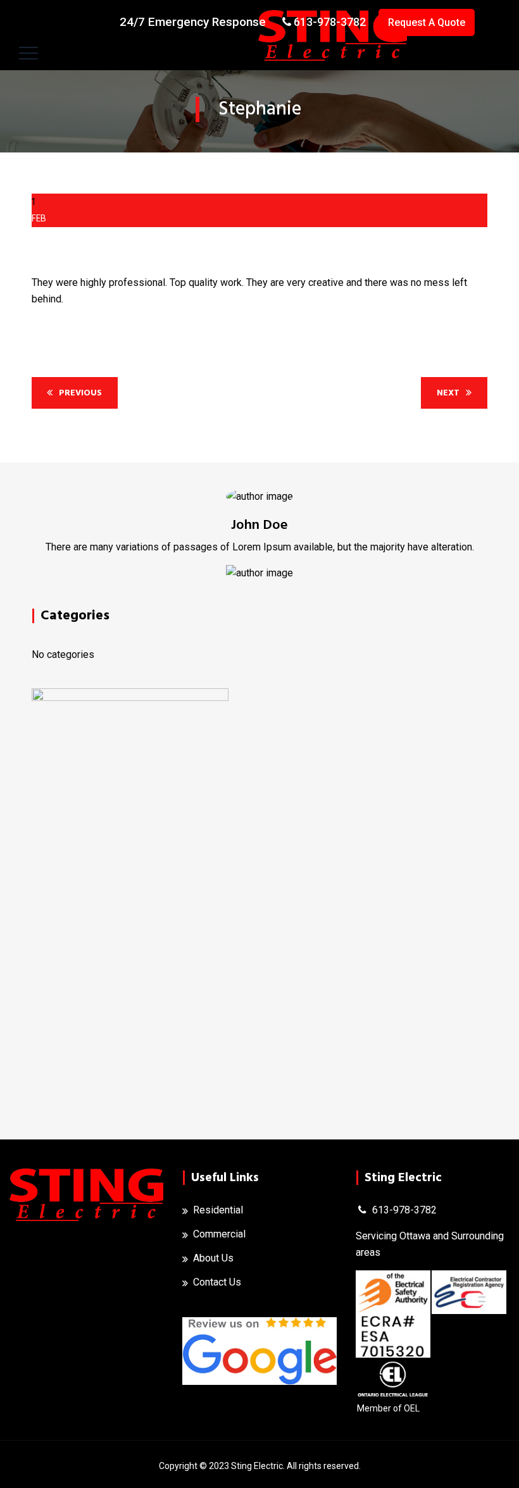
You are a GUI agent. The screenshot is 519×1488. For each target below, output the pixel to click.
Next (448, 393)
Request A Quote (426, 22)
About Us (213, 1258)
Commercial (219, 1234)
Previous (80, 393)
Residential (218, 1210)
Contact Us (217, 1282)
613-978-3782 (330, 21)
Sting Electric (257, 1466)
